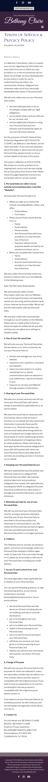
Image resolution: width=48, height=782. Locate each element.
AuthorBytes (38, 760)
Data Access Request (36, 762)
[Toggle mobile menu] (42, 27)
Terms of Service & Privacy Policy (16, 762)
